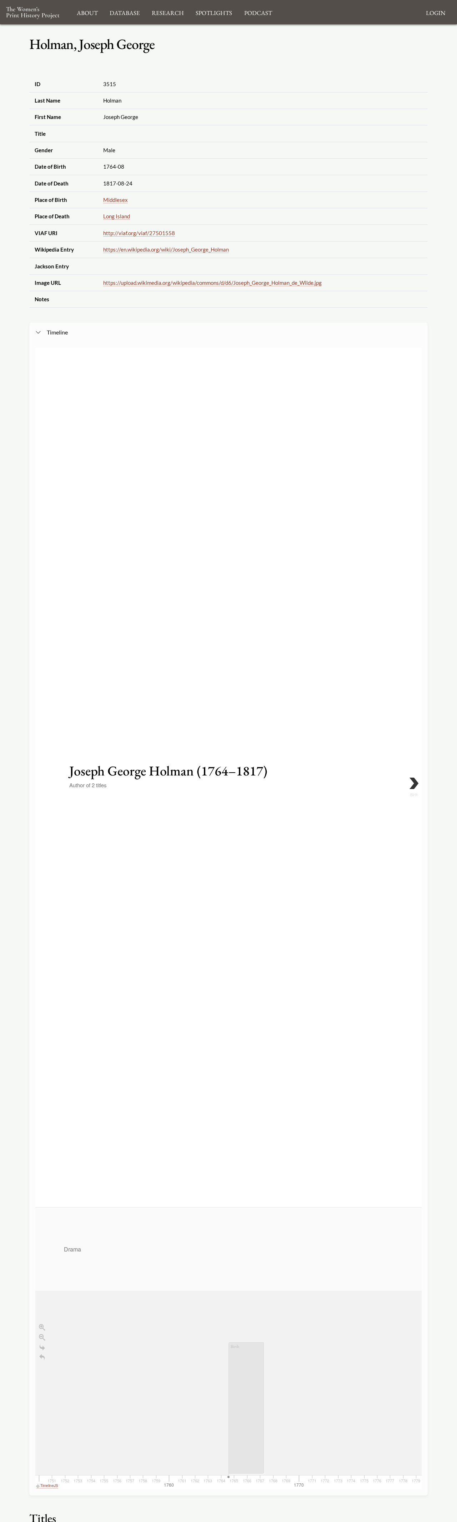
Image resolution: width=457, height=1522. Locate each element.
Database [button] (125, 12)
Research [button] (168, 12)
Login (435, 12)
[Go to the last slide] (42, 1347)
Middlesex (115, 200)
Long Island (116, 216)
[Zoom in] (42, 1327)
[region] (228, 918)
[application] (228, 1348)
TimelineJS (49, 1485)
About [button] (87, 12)
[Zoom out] (42, 1337)
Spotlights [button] (214, 12)
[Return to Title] (42, 1357)
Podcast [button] (258, 12)
